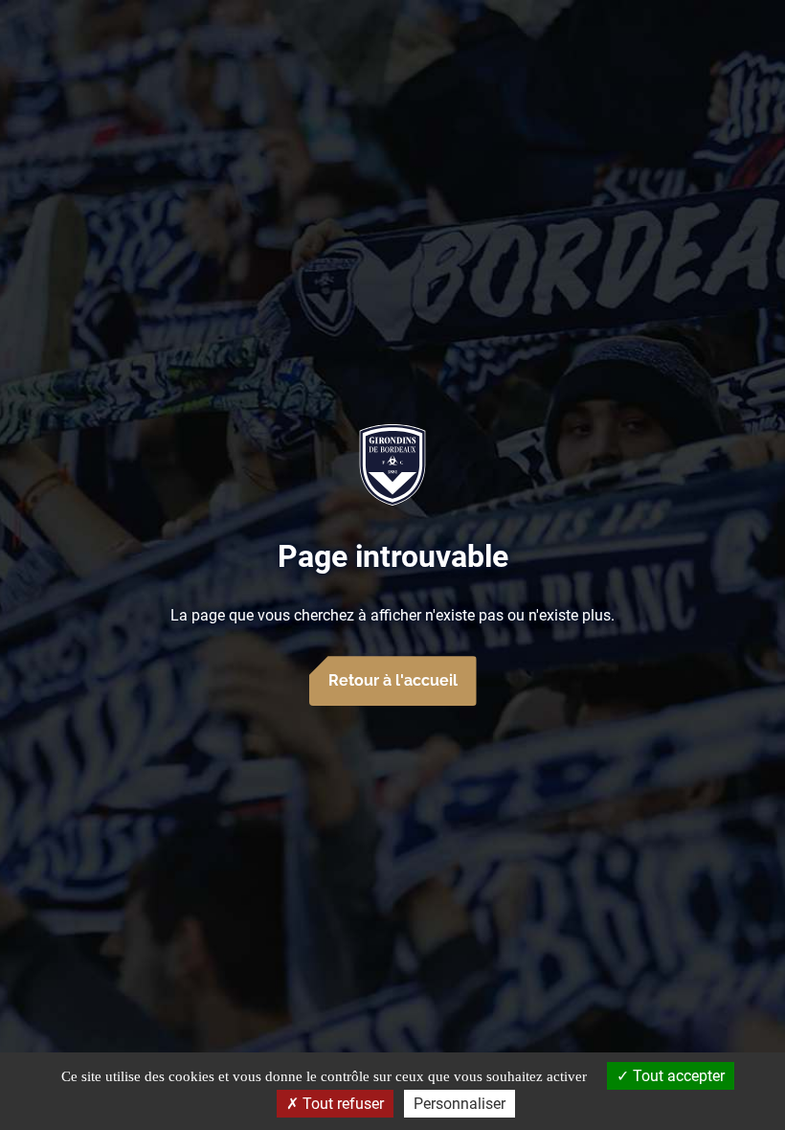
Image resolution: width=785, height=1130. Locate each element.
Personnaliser (459, 1104)
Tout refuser (341, 1104)
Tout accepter (677, 1076)
